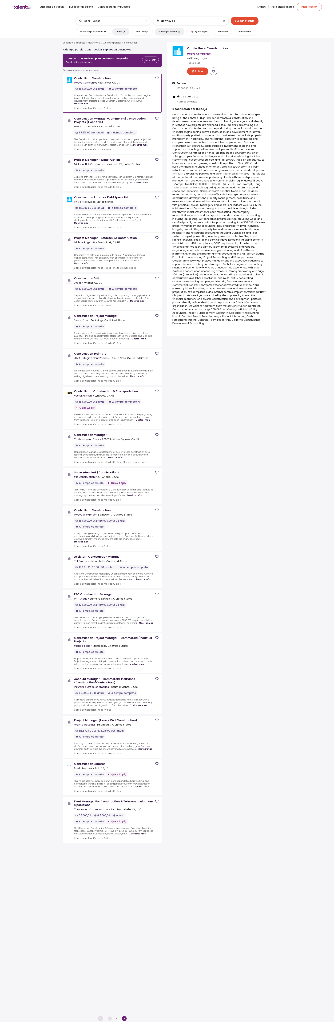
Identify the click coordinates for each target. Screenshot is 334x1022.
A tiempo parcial (112, 43)
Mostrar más (81, 103)
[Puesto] (110, 21)
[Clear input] (146, 21)
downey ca (94, 43)
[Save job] (157, 78)
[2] (124, 1018)
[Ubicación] (188, 21)
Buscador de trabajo (74, 43)
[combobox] (113, 21)
